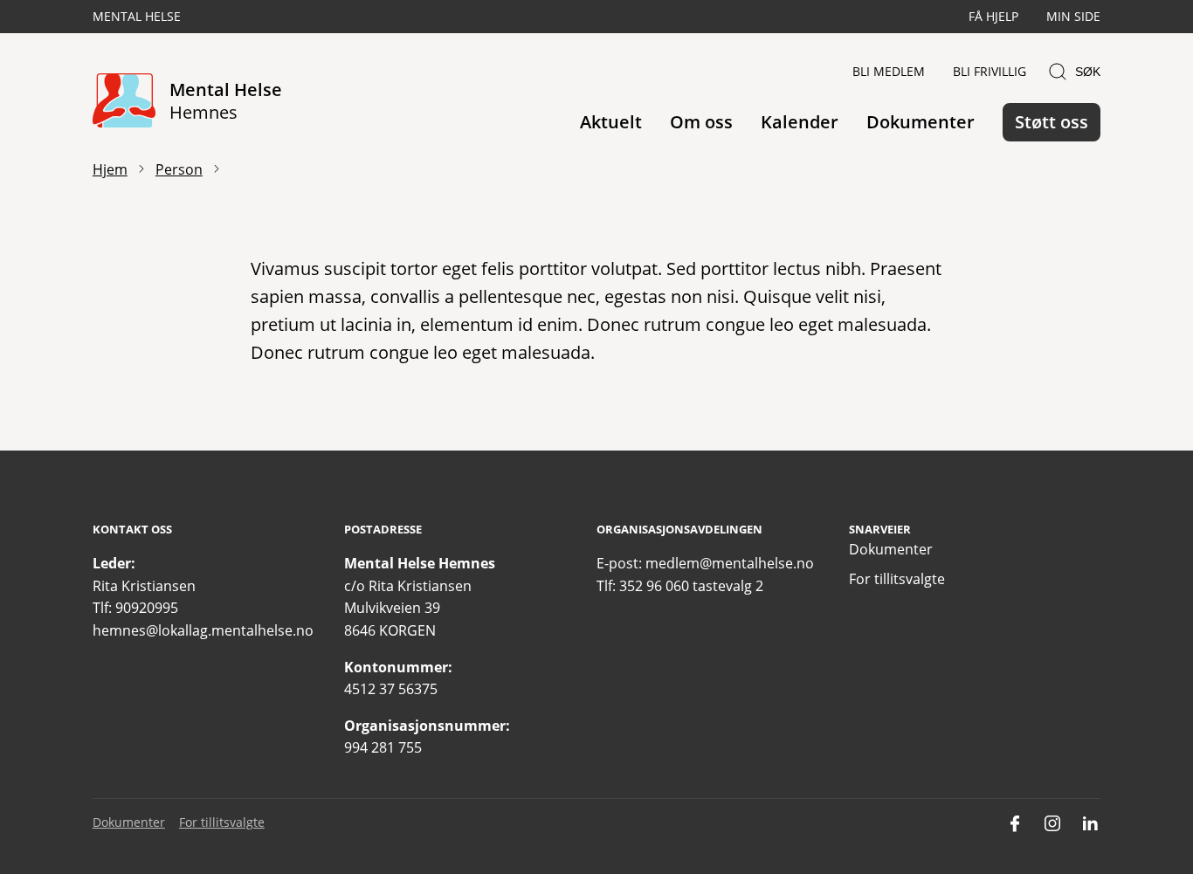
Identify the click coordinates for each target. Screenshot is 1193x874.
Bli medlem (888, 71)
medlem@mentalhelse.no (729, 563)
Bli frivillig (989, 71)
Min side (1073, 16)
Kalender (799, 122)
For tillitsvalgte (897, 578)
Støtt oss (1051, 122)
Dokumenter (920, 122)
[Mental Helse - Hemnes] (124, 101)
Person (179, 169)
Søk (1087, 72)
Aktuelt (611, 122)
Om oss (701, 122)
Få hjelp (993, 16)
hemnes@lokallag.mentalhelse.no (203, 630)
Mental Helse (137, 16)
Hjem (110, 169)
